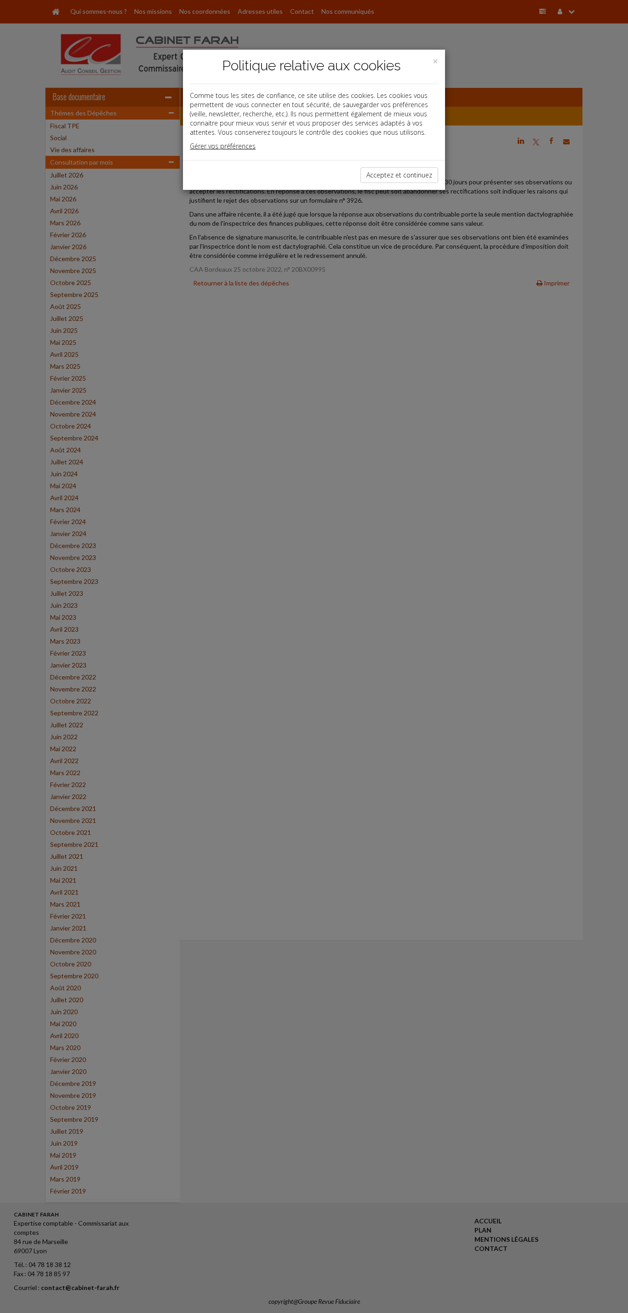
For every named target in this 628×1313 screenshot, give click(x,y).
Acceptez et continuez (399, 175)
